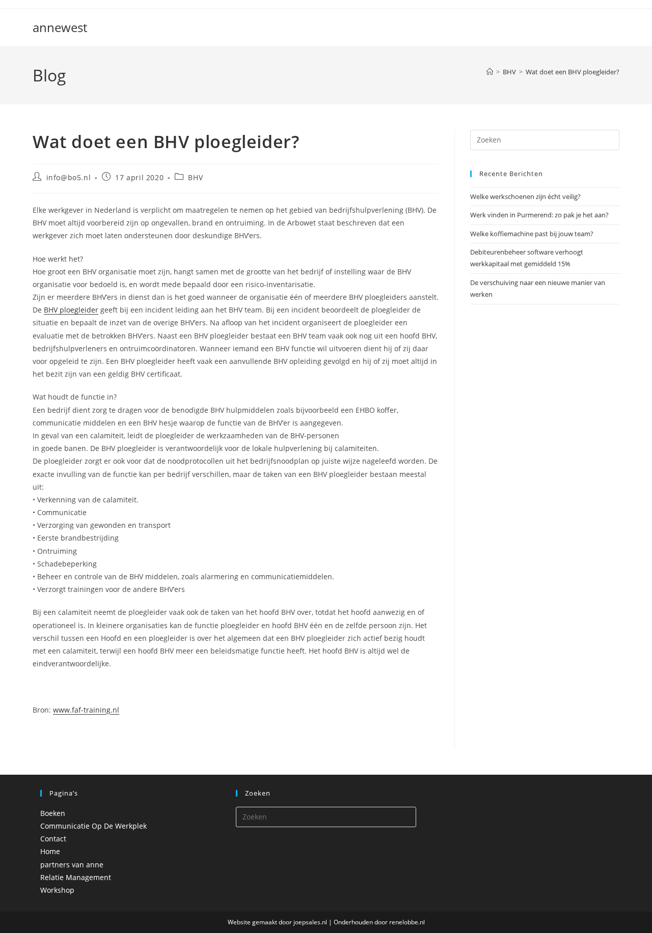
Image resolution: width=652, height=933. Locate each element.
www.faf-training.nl (86, 710)
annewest (60, 27)
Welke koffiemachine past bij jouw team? (531, 233)
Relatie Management (75, 877)
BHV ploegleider (71, 310)
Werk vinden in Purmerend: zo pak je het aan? (539, 214)
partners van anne (71, 864)
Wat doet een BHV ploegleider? (572, 71)
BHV (195, 177)
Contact (53, 838)
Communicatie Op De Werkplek (93, 826)
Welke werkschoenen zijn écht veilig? (525, 196)
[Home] (489, 71)
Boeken (52, 813)
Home (50, 851)
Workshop (57, 890)
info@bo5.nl (68, 177)
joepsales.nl (310, 922)
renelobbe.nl (407, 922)
